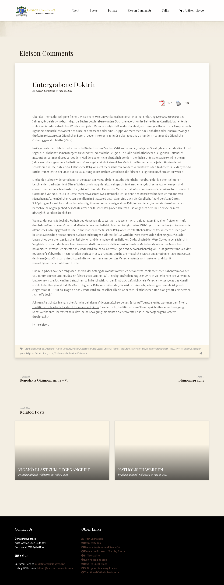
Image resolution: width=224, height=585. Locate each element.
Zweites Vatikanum (78, 353)
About (75, 10)
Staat (50, 353)
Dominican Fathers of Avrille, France (104, 551)
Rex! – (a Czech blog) (95, 564)
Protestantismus (184, 348)
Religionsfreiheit (34, 353)
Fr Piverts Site (92, 555)
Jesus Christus (105, 348)
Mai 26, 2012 (65, 90)
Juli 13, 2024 (61, 474)
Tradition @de (61, 353)
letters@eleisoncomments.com (55, 568)
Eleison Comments (139, 10)
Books (93, 10)
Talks (165, 10)
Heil (95, 348)
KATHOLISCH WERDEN (140, 469)
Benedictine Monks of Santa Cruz (103, 547)
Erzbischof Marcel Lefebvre (58, 348)
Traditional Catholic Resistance (101, 572)
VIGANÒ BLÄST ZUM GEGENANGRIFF (54, 469)
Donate (112, 10)
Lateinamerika (138, 348)
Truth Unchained (93, 538)
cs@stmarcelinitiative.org (50, 564)
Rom (45, 353)
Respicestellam (93, 543)
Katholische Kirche (121, 348)
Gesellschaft (86, 348)
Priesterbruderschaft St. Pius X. (160, 348)
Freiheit (75, 348)
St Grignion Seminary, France (100, 568)
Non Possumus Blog (95, 559)
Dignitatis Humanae (34, 348)
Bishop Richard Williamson (36, 474)
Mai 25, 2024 (160, 474)
